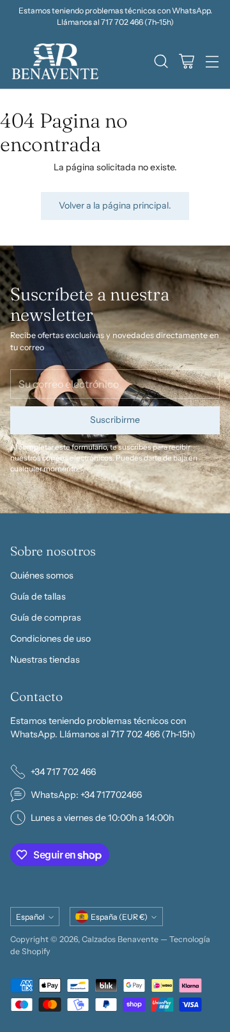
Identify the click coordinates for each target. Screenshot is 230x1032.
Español (30, 917)
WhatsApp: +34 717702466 (86, 794)
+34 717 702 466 (63, 772)
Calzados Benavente (120, 939)
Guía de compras (45, 617)
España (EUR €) (119, 917)
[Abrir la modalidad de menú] (212, 61)
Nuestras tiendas (45, 659)
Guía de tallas (38, 596)
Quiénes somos (41, 575)
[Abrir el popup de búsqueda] (161, 61)
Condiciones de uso (50, 638)
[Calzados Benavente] (55, 61)
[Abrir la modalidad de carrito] (186, 61)
